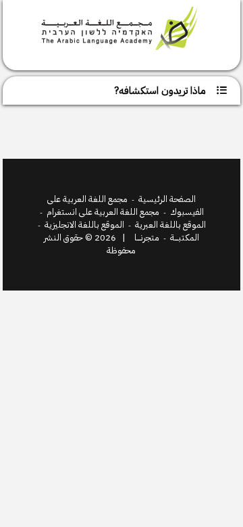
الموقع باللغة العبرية (170, 224)
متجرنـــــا (146, 237)
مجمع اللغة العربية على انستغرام (103, 211)
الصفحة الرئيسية (167, 199)
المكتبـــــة (184, 237)
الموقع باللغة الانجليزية (84, 224)
